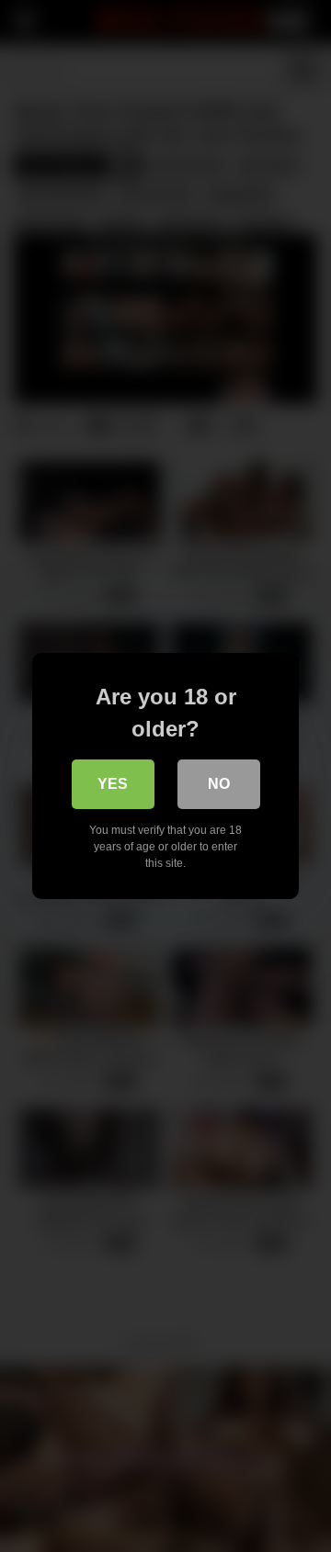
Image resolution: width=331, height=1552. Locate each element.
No (219, 784)
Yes (112, 784)
